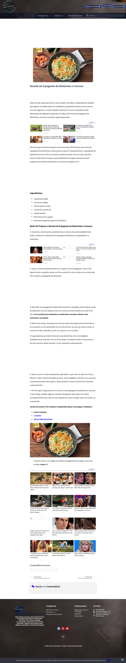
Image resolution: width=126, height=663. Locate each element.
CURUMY (37, 416)
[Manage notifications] (122, 659)
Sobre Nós (78, 614)
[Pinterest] (67, 628)
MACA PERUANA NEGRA (43, 419)
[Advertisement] (63, 32)
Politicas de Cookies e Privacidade (81, 610)
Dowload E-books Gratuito (75, 16)
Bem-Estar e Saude (43, 16)
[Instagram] (63, 628)
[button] (32, 570)
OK (108, 660)
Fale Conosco (79, 616)
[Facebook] (59, 628)
